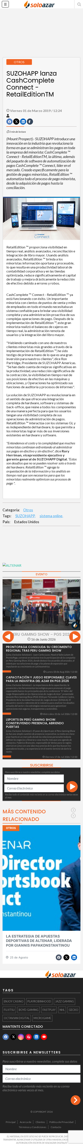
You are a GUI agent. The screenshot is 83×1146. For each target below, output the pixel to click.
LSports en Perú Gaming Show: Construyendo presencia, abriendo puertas (35, 723)
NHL (62, 1009)
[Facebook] (6, 1037)
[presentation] (8, 637)
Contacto (56, 1127)
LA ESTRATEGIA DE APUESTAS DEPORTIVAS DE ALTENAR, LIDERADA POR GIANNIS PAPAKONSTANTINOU (39, 940)
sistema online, (51, 516)
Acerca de (25, 1122)
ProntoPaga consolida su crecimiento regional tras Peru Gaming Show (39, 649)
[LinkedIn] (36, 1037)
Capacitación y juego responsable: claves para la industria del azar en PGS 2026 (41, 679)
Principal (11, 1122)
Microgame (42, 1018)
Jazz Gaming (64, 1001)
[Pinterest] (29, 1037)
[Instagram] (21, 1037)
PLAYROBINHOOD (39, 1001)
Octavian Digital (17, 1018)
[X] (13, 1037)
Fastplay (49, 1009)
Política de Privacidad (61, 1122)
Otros (28, 510)
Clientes (40, 1122)
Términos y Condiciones (32, 1127)
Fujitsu (9, 1009)
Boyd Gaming (29, 1009)
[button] (79, 4)
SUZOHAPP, (25, 516)
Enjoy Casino (13, 1001)
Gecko (73, 1009)
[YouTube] (44, 1037)
